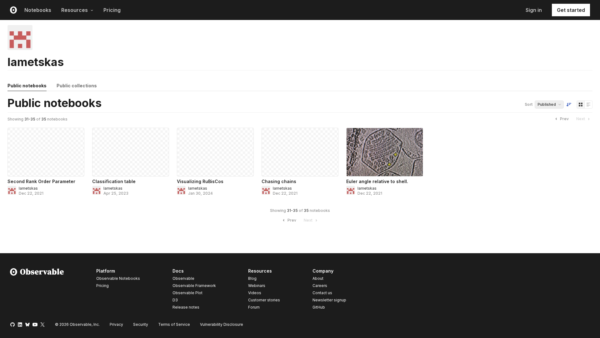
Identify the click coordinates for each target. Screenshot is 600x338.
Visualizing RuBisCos (200, 181)
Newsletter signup (329, 300)
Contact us (322, 293)
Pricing (112, 10)
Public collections (77, 85)
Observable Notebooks (118, 278)
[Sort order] (568, 104)
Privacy (116, 324)
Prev (564, 118)
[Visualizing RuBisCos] (215, 152)
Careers (319, 285)
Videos (254, 292)
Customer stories (264, 300)
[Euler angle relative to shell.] (384, 152)
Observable (183, 278)
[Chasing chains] (300, 152)
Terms (174, 324)
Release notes (185, 307)
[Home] (37, 290)
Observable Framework (194, 285)
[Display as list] (588, 104)
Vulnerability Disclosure (221, 324)
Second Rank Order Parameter (41, 181)
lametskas (28, 188)
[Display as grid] (580, 104)
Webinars (256, 285)
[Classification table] (130, 152)
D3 (175, 300)
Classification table (114, 181)
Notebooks (37, 10)
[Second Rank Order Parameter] (46, 152)
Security (140, 324)
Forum (254, 307)
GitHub (318, 307)
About (317, 278)
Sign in (534, 10)
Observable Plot (187, 292)
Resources (74, 10)
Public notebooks (27, 85)
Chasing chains (279, 181)
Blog (252, 278)
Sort (528, 104)
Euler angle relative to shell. (377, 181)
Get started (571, 10)
